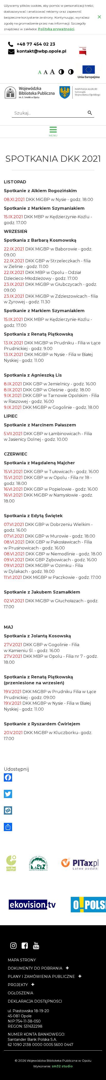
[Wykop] (53, 810)
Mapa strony (22, 960)
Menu (53, 135)
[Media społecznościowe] (53, 827)
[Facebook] (53, 777)
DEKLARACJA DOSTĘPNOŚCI (35, 1001)
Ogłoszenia (20, 993)
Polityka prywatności (56, 29)
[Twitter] (53, 794)
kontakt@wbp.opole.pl (41, 51)
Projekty (18, 984)
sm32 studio (62, 1066)
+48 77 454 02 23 (36, 44)
